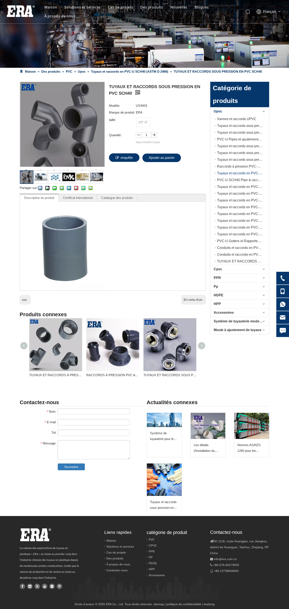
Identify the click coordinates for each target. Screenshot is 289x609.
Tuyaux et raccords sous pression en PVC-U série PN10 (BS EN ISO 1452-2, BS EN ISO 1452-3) (243, 126)
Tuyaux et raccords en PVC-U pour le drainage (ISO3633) (243, 214)
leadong (209, 604)
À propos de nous (60, 16)
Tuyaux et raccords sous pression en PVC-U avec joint (243, 146)
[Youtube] (44, 586)
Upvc (218, 111)
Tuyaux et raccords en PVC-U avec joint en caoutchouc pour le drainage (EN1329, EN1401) (243, 207)
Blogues (202, 7)
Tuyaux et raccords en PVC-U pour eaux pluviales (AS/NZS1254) (243, 234)
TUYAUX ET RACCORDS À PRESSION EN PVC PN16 (55, 375)
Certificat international (77, 198)
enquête (127, 158)
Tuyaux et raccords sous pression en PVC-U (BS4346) (243, 159)
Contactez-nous (117, 570)
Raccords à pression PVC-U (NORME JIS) (243, 166)
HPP (217, 304)
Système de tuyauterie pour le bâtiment (162, 436)
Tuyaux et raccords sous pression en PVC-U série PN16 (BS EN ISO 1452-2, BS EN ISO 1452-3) (243, 132)
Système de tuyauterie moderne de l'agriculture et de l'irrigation (241, 321)
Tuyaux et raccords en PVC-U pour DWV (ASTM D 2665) (243, 220)
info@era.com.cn (225, 559)
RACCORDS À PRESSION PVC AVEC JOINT (112, 375)
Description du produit (39, 198)
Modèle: (114, 105)
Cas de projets (120, 7)
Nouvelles (178, 7)
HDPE (218, 295)
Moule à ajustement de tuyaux (237, 330)
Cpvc (218, 269)
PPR (217, 278)
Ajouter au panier (162, 158)
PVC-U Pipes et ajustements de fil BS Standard (243, 139)
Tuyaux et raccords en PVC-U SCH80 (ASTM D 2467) (243, 187)
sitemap (158, 604)
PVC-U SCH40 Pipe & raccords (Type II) (243, 180)
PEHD (153, 563)
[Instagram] (52, 586)
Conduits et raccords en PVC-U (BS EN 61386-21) (243, 254)
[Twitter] (37, 586)
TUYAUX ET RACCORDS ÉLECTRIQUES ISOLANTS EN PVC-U (243, 261)
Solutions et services (82, 7)
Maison (50, 7)
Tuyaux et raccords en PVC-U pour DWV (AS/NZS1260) (243, 227)
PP (151, 557)
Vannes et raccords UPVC (236, 119)
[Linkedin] (30, 586)
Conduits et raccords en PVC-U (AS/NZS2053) (243, 248)
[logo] (35, 534)
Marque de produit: (122, 112)
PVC (152, 539)
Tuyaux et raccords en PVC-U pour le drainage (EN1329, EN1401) (243, 200)
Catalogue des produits (117, 198)
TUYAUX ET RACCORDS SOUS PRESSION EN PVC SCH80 (169, 375)
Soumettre (71, 467)
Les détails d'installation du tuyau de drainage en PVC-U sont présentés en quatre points (207, 448)
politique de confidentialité (184, 604)
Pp (216, 286)
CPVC (153, 545)
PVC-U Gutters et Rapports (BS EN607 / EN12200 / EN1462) (243, 241)
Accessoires (224, 312)
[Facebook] (22, 586)
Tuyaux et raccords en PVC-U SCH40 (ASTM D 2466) (243, 173)
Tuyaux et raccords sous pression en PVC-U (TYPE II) (243, 153)
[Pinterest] (59, 586)
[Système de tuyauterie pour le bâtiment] (164, 420)
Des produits (151, 7)
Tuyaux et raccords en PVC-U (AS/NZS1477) (243, 193)
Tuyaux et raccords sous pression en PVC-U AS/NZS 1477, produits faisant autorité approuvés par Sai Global (163, 505)
